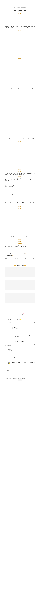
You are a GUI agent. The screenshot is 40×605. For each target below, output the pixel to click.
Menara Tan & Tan (11, 259)
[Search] (33, 5)
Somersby (16, 259)
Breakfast (18, 258)
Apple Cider (14, 258)
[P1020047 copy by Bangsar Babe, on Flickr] (20, 19)
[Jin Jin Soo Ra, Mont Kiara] (27, 272)
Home (14, 7)
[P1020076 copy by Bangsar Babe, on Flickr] (20, 154)
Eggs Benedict (32, 258)
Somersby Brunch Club (21, 259)
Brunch (21, 258)
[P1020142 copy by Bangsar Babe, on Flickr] (20, 71)
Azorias (13, 253)
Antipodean (10, 258)
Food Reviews (18, 7)
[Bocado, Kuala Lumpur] (12, 272)
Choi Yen (6, 344)
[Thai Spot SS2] (12, 298)
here (12, 255)
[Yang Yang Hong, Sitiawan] (27, 298)
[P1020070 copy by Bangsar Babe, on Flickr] (20, 43)
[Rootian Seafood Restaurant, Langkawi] (12, 285)
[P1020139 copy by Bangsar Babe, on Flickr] (20, 221)
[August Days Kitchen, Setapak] (27, 285)
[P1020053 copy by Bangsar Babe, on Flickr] (20, 107)
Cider (28, 258)
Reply (34, 322)
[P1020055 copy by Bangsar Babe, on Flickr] (20, 129)
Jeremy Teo (6, 259)
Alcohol (6, 258)
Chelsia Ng (25, 258)
